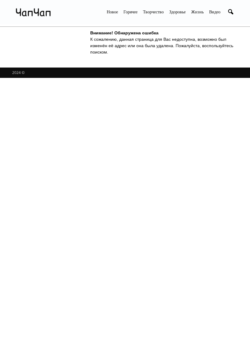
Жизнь (197, 12)
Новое (112, 12)
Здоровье (177, 12)
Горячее (130, 12)
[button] (230, 12)
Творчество (153, 12)
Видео (214, 12)
